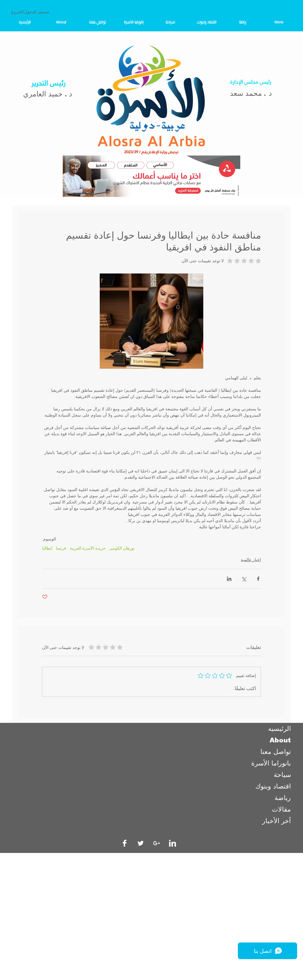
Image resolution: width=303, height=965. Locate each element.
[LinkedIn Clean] (172, 843)
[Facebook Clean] (124, 843)
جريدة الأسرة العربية (88, 548)
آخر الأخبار (276, 821)
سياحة (282, 774)
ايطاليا (47, 548)
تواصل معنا (275, 751)
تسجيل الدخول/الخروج (30, 11)
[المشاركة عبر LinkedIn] (229, 579)
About (280, 740)
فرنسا (61, 548)
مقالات (281, 809)
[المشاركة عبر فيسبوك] (258, 579)
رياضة (283, 798)
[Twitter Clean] (140, 843)
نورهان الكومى (122, 548)
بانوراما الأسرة (271, 763)
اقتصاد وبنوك (273, 786)
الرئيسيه (279, 728)
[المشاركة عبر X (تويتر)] (243, 579)
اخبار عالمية (251, 559)
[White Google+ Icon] (156, 843)
